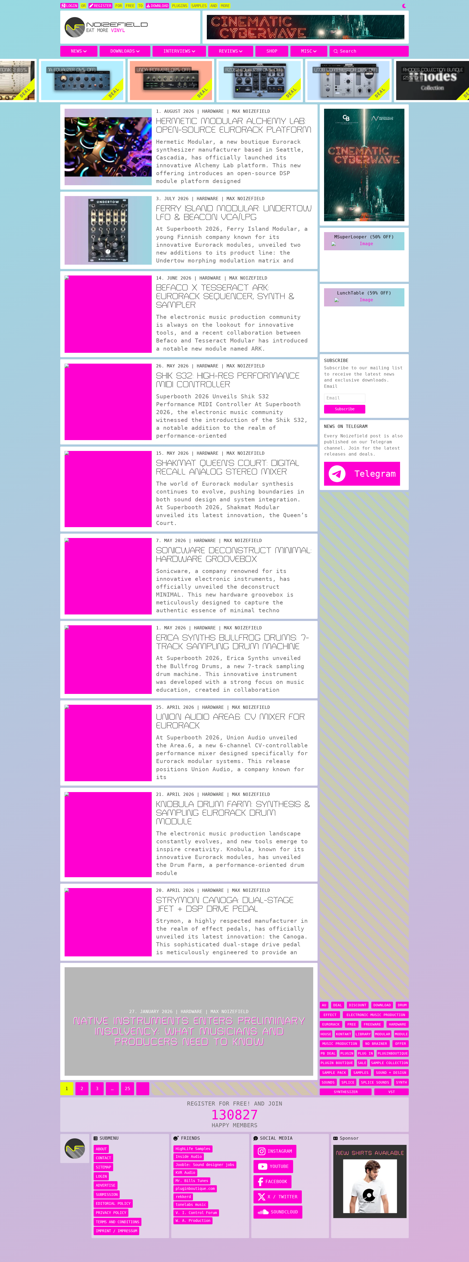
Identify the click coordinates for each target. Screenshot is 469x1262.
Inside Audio (189, 1156)
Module (401, 1034)
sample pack (334, 1073)
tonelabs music (191, 1204)
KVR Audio (185, 1172)
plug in (365, 1053)
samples (361, 1073)
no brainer (376, 1044)
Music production (339, 1044)
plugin (346, 1053)
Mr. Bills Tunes (192, 1180)
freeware (372, 1024)
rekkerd (183, 1196)
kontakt (343, 1034)
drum (402, 1005)
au (324, 1005)
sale (362, 1063)
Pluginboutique (393, 1053)
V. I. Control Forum (196, 1212)
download (382, 1005)
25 (127, 1088)
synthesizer (346, 1092)
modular (382, 1034)
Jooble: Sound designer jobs (205, 1164)
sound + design (391, 1073)
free (351, 1024)
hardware (397, 1024)
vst (391, 1092)
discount (357, 1005)
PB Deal (328, 1053)
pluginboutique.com (195, 1188)
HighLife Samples (193, 1148)
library (363, 1034)
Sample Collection (389, 1063)
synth (401, 1082)
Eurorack (331, 1024)
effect (330, 1015)
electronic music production (376, 1015)
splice (347, 1082)
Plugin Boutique (337, 1063)
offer (400, 1044)
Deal (337, 1005)
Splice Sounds (375, 1082)
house (326, 1034)
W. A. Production (193, 1220)
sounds (328, 1082)
